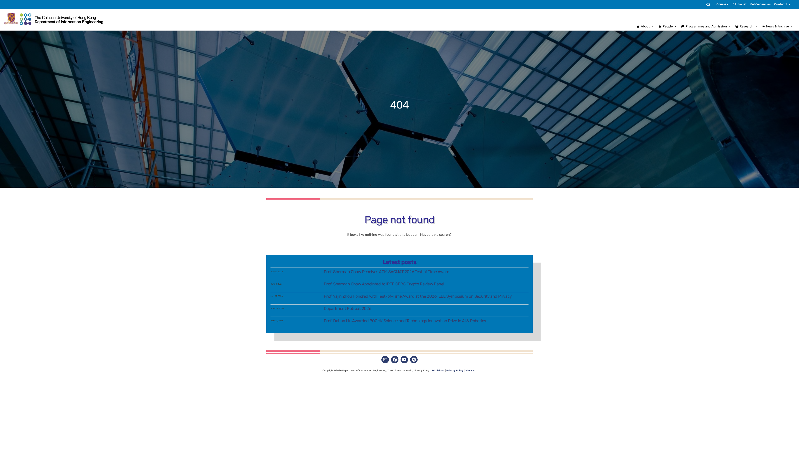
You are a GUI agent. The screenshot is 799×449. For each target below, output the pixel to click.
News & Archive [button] (777, 26)
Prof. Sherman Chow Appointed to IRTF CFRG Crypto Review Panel (384, 284)
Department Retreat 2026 (347, 308)
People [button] (668, 26)
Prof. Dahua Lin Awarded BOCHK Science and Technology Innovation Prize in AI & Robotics (405, 320)
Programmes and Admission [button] (706, 26)
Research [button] (746, 26)
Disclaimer (438, 370)
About (645, 26)
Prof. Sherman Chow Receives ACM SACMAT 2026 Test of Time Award (386, 271)
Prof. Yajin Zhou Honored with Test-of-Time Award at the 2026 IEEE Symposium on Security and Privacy (418, 296)
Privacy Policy (454, 370)
